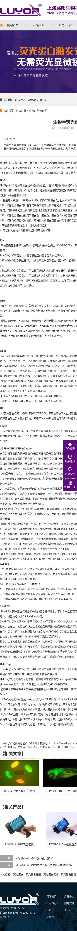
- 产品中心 (68, 896)
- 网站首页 (50, 896)
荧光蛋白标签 (33, 874)
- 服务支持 (68, 903)
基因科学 (42, 110)
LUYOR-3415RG (37, 99)
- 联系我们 (50, 916)
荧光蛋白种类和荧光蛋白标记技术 (34, 858)
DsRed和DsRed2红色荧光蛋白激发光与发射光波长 (43, 865)
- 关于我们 (68, 910)
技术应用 (29, 110)
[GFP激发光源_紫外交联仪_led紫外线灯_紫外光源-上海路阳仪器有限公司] (19, 903)
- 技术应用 (50, 910)
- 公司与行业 (52, 903)
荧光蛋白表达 (50, 874)
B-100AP (20, 99)
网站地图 (5, 917)
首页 (18, 110)
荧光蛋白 (18, 874)
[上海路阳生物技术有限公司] (21, 10)
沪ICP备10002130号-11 (13, 908)
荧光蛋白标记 (68, 874)
